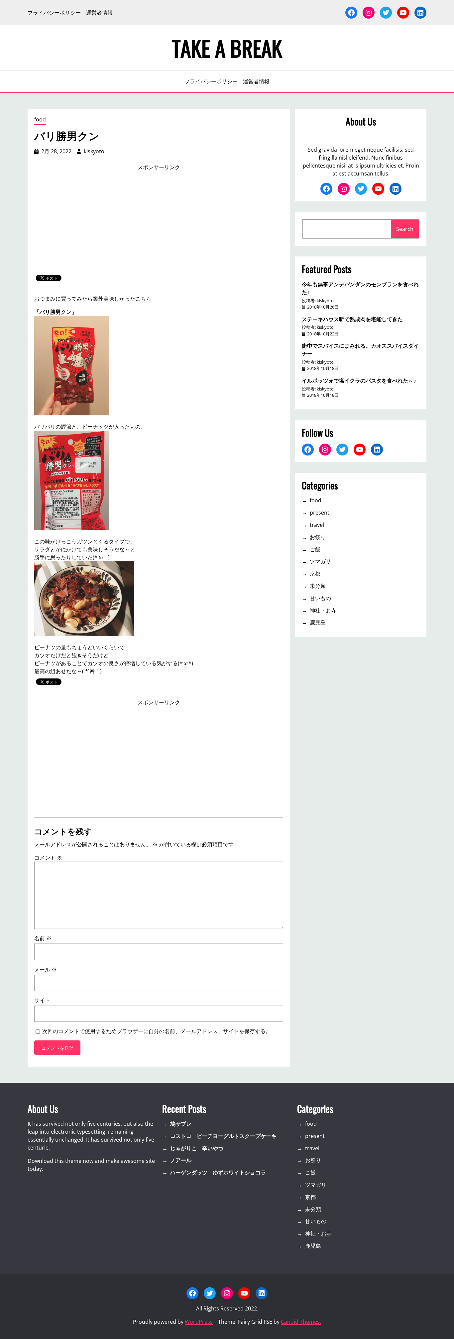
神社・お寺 (323, 610)
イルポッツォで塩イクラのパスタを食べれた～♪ (359, 380)
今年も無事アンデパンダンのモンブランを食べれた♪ (360, 288)
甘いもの (320, 598)
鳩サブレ (180, 1123)
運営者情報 (99, 12)
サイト (42, 1000)
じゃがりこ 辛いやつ (196, 1148)
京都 (315, 573)
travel (317, 525)
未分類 (318, 586)
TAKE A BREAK (227, 47)
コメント (48, 857)
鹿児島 (318, 622)
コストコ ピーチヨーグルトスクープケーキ (223, 1136)
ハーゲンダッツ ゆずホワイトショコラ (218, 1172)
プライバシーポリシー (54, 12)
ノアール (180, 1160)
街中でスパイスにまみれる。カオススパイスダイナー (360, 349)
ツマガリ (320, 561)
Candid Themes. (301, 1321)
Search (404, 229)
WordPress (199, 1321)
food (40, 119)
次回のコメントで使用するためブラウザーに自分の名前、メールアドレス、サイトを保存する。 (156, 1031)
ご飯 (315, 549)
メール (45, 969)
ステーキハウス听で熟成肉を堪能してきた (352, 319)
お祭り (318, 537)
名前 (43, 938)
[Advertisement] (159, 222)
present (319, 512)
